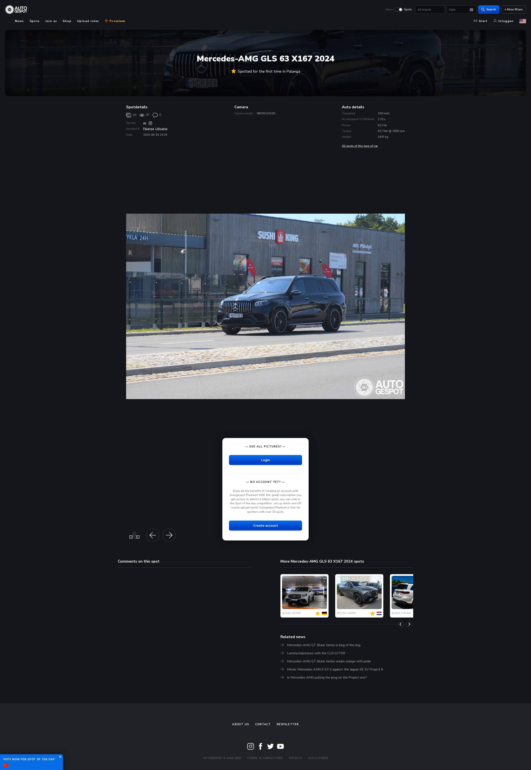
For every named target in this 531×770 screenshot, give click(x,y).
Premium (116, 21)
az (144, 123)
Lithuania (161, 129)
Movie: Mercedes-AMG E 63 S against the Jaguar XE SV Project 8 (335, 669)
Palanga (148, 129)
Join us (51, 21)
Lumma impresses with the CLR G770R (316, 653)
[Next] (409, 624)
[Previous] (401, 624)
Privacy (296, 758)
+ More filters (513, 9)
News (389, 9)
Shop (67, 21)
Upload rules (88, 21)
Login (265, 460)
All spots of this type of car (360, 146)
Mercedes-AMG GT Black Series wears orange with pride (329, 661)
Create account (265, 525)
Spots (408, 9)
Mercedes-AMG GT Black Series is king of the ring (323, 645)
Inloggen (506, 21)
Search (491, 9)
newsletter (288, 724)
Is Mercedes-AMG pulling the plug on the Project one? (327, 677)
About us (240, 724)
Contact (263, 724)
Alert (483, 21)
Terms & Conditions (265, 758)
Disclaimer (318, 758)
